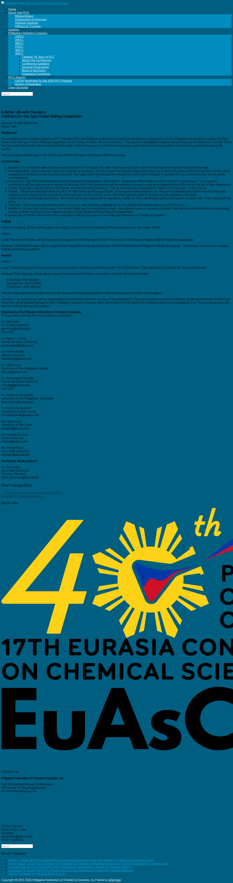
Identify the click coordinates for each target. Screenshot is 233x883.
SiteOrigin (114, 880)
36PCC (19, 50)
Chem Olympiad (18, 87)
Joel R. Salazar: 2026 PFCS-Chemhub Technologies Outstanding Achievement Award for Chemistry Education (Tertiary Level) (88, 863)
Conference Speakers (35, 63)
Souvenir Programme (35, 67)
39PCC (19, 40)
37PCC (19, 46)
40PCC (19, 36)
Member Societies (26, 23)
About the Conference (36, 60)
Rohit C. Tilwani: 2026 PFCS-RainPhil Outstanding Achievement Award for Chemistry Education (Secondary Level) (81, 860)
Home (12, 9)
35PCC (19, 53)
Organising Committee (36, 74)
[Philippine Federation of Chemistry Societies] (34, 3)
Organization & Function (31, 19)
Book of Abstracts (34, 70)
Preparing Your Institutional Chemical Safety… (32, 492)
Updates (13, 29)
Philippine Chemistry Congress (27, 33)
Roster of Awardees (28, 84)
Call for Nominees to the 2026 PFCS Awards (43, 80)
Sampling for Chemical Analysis (22, 496)
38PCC (19, 43)
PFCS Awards (16, 77)
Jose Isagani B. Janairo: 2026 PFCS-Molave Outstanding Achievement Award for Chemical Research (71, 870)
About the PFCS (18, 12)
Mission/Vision (24, 16)
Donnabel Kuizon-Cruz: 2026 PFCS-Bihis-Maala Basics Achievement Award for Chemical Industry (70, 867)
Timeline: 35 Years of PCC (38, 57)
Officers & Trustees (28, 26)
